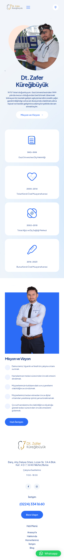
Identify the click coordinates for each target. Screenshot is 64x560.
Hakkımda (32, 536)
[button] (48, 553)
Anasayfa (32, 532)
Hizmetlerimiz (32, 540)
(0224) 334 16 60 (32, 504)
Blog (32, 547)
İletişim (32, 544)
